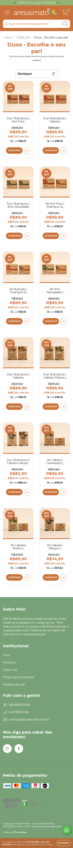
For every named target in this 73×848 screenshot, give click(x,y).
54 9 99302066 (19, 712)
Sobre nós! (10, 670)
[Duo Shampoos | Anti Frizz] (27, 150)
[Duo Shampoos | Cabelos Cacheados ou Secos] (64, 150)
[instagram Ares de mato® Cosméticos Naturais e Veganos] (7, 748)
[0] (65, 13)
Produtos (9, 662)
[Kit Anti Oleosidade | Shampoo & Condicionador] (64, 321)
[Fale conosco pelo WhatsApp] (66, 830)
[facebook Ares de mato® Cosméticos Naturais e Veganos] (18, 748)
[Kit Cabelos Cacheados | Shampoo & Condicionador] (64, 492)
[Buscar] (65, 23)
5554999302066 (19, 705)
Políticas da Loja (14, 684)
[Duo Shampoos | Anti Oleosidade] (27, 236)
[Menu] (7, 12)
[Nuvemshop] (15, 832)
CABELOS (23, 37)
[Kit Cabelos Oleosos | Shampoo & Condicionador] (64, 577)
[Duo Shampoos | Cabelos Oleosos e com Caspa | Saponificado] (27, 492)
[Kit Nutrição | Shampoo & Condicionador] (27, 321)
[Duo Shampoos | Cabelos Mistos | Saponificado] (64, 406)
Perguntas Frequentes (18, 677)
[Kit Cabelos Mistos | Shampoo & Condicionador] (27, 577)
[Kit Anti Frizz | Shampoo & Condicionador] (64, 236)
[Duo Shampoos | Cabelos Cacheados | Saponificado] (27, 406)
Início (8, 37)
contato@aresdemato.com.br (29, 719)
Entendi (63, 843)
